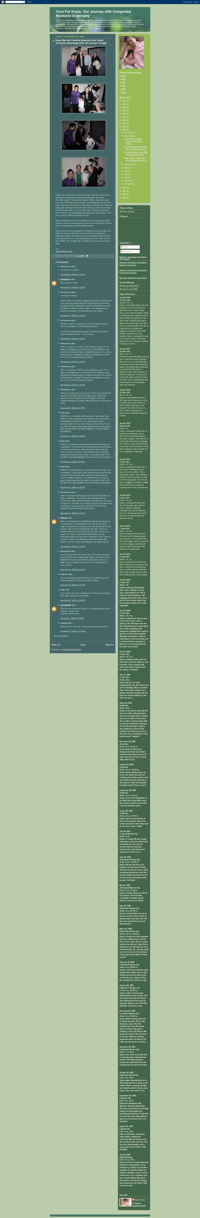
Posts (125, 247)
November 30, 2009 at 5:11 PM (72, 513)
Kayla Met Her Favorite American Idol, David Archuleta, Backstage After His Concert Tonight (81, 41)
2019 (124, 107)
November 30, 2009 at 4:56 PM (72, 436)
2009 (123, 89)
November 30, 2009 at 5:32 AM (72, 362)
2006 (123, 79)
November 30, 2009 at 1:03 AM (72, 275)
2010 (123, 93)
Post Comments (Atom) (71, 650)
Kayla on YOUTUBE (130, 289)
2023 (124, 101)
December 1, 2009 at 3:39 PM (72, 618)
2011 (124, 123)
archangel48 (65, 605)
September (128, 164)
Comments (127, 251)
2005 (123, 76)
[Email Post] (87, 256)
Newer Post (56, 645)
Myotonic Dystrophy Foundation (133, 263)
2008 (123, 86)
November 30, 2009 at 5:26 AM (72, 339)
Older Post (109, 645)
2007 (123, 83)
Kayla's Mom (140, 1200)
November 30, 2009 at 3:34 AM (72, 316)
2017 (124, 111)
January (127, 184)
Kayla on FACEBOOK (130, 286)
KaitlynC (63, 518)
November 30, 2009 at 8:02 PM (72, 570)
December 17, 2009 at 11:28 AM (73, 631)
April (126, 177)
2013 (124, 120)
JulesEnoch (65, 279)
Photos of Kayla (128, 211)
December (128, 133)
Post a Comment (61, 636)
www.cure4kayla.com (64, 251)
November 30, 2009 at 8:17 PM (72, 585)
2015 (124, 114)
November (128, 136)
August (127, 168)
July (126, 171)
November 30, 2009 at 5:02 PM (72, 462)
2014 (124, 117)
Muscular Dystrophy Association (133, 278)
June (126, 174)
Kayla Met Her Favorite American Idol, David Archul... (133, 141)
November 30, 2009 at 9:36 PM (72, 600)
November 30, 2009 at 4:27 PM (72, 408)
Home (83, 645)
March (127, 181)
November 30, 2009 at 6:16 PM (72, 547)
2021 (124, 104)
